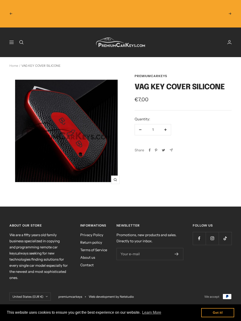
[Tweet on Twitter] (163, 150)
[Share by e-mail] (171, 150)
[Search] (21, 42)
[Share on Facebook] (150, 150)
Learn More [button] (151, 312)
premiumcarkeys (151, 76)
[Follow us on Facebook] (199, 238)
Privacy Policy (91, 235)
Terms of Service (93, 250)
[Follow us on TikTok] (225, 238)
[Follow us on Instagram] (212, 238)
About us (87, 257)
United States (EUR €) (27, 296)
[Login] (229, 42)
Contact (87, 265)
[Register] (177, 254)
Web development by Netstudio (111, 296)
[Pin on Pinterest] (156, 150)
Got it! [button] (218, 312)
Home (13, 65)
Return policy (91, 242)
